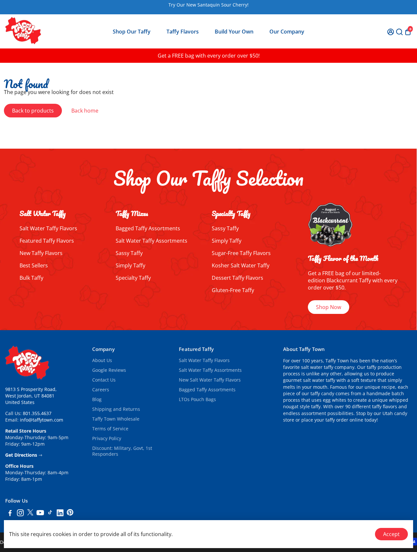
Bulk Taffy (31, 277)
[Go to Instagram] (20, 513)
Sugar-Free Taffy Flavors (241, 253)
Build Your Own (234, 31)
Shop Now (328, 307)
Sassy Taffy (129, 253)
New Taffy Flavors (41, 253)
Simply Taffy (130, 265)
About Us (102, 360)
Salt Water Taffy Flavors (48, 228)
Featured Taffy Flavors (47, 240)
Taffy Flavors (182, 31)
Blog (97, 399)
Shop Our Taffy (132, 31)
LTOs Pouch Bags (197, 399)
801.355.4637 (37, 413)
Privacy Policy (106, 438)
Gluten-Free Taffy (233, 290)
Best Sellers (34, 265)
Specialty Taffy (133, 277)
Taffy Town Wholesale (115, 419)
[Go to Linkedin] (60, 513)
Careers (100, 390)
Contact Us (104, 380)
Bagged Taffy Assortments (148, 228)
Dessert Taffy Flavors (237, 277)
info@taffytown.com (41, 420)
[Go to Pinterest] (70, 513)
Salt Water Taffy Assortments (151, 240)
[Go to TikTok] (50, 513)
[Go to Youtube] (40, 513)
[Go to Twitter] (30, 513)
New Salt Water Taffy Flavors (210, 380)
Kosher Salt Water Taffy (240, 265)
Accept (391, 534)
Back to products (33, 110)
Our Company (286, 31)
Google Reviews (109, 370)
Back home (84, 110)
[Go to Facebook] (10, 513)
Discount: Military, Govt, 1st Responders (122, 451)
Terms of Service (110, 429)
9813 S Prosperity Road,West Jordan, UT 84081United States (31, 396)
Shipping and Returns (116, 409)
